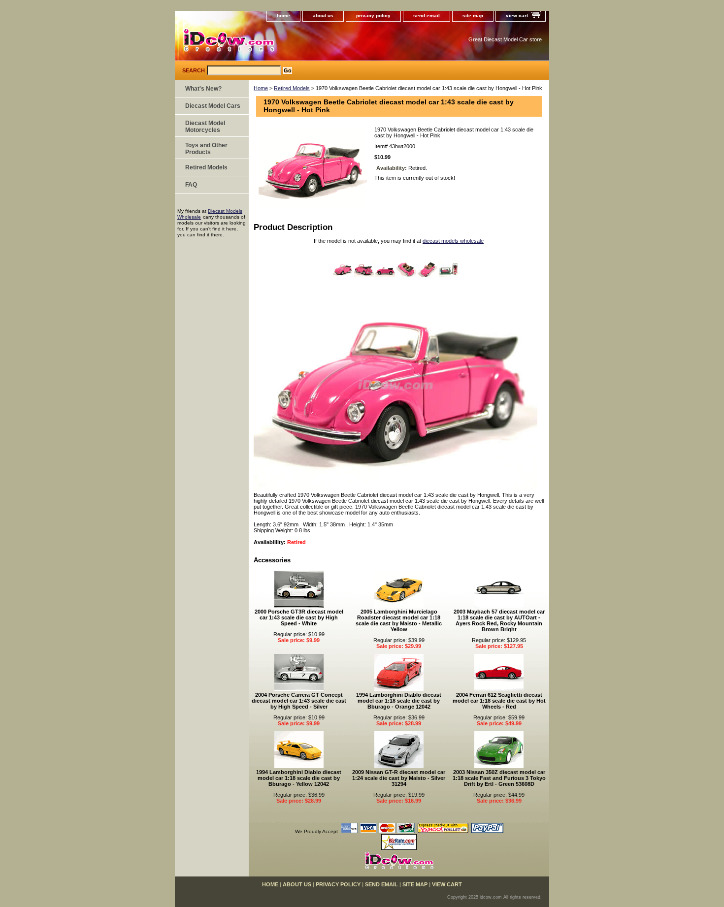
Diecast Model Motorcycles (205, 126)
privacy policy (373, 15)
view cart (517, 15)
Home (261, 88)
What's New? (203, 88)
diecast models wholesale (453, 241)
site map (472, 15)
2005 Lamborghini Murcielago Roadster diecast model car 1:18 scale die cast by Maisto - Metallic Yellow (399, 620)
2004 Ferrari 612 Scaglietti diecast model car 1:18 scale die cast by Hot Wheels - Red (499, 701)
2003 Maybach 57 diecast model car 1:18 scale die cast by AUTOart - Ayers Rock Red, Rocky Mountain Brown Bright (499, 620)
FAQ (191, 184)
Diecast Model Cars (212, 105)
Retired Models (292, 88)
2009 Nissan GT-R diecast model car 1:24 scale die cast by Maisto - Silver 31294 (398, 778)
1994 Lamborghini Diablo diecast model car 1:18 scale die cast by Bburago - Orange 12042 (398, 701)
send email (426, 15)
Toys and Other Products (206, 149)
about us (323, 15)
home (283, 15)
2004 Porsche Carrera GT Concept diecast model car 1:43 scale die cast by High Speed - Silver (299, 701)
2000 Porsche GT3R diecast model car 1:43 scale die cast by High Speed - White (299, 617)
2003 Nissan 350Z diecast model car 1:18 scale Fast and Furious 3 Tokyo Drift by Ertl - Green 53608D (499, 778)
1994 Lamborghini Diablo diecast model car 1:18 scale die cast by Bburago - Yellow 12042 (298, 778)
